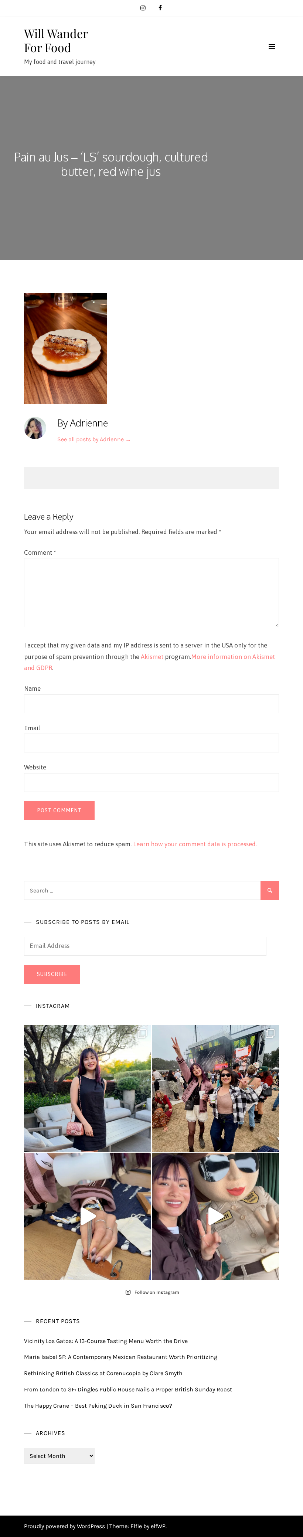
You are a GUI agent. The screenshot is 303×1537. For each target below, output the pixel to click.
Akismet (152, 656)
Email (32, 728)
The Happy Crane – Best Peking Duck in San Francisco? (98, 1405)
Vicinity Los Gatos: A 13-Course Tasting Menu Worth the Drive (106, 1340)
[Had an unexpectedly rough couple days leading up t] (215, 1088)
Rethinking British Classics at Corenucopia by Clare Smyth (103, 1373)
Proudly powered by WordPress (65, 1526)
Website (35, 767)
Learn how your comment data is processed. (195, 844)
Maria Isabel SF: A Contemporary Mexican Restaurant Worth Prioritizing (120, 1356)
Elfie (136, 1526)
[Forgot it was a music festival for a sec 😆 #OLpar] (87, 1216)
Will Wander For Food (56, 40)
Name (32, 688)
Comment (40, 552)
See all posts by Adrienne (94, 439)
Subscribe (52, 974)
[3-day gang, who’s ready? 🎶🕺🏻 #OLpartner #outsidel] (215, 1216)
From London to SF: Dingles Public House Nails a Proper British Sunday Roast (128, 1389)
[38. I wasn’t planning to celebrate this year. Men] (87, 1088)
